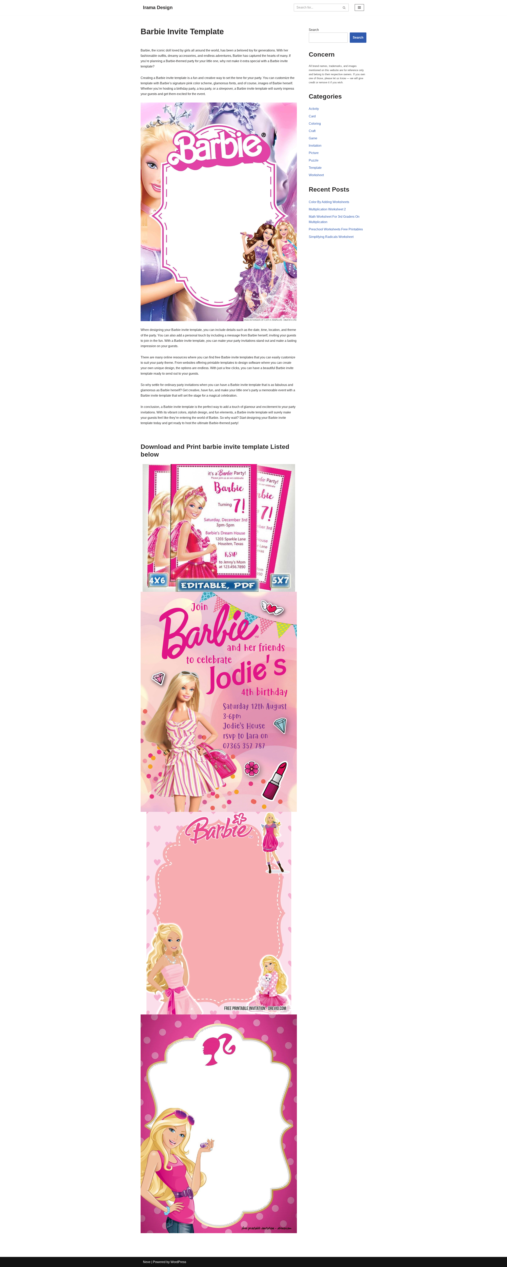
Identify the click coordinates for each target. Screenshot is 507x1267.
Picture (314, 153)
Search (314, 29)
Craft (312, 131)
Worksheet (316, 175)
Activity (314, 108)
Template (315, 167)
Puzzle (313, 160)
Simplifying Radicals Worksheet (331, 236)
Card (312, 116)
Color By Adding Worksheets (329, 202)
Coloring (315, 123)
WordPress (178, 1262)
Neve (147, 1262)
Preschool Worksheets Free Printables (336, 229)
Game (313, 138)
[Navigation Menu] (359, 7)
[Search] (344, 7)
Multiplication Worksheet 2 (327, 209)
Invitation (315, 145)
